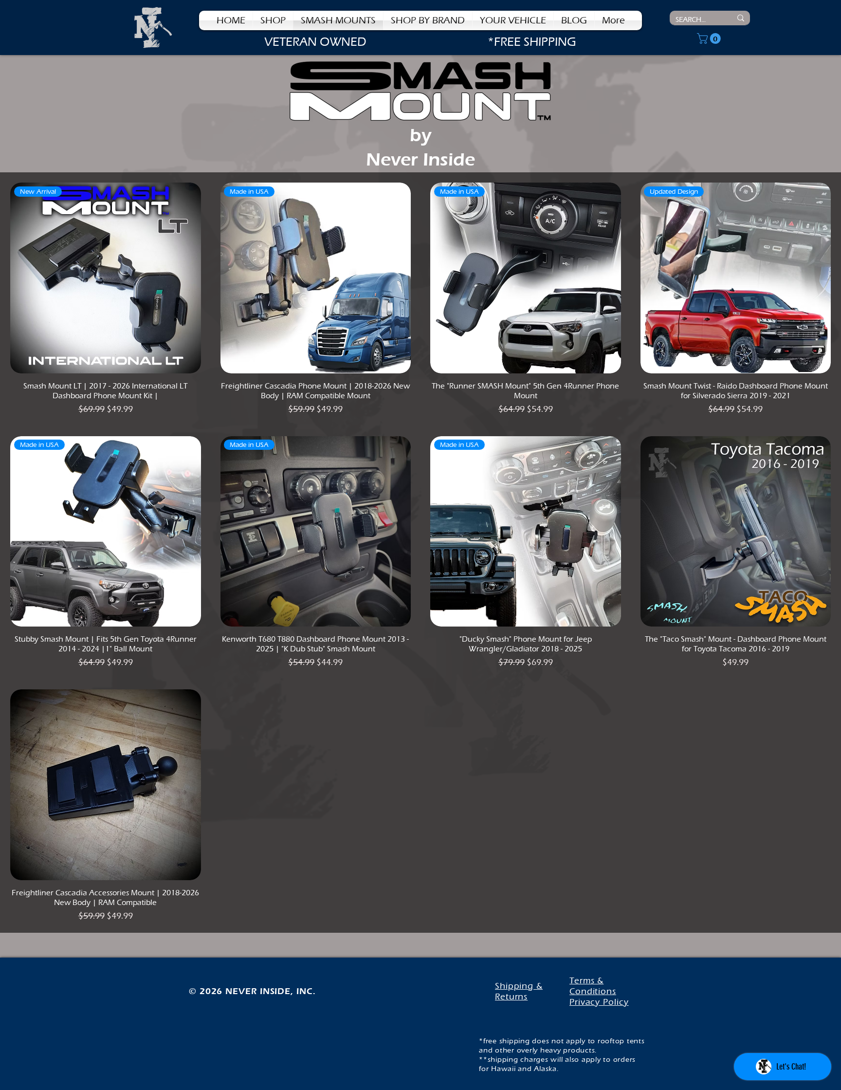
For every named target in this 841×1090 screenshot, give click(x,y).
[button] (428, 20)
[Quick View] (735, 531)
